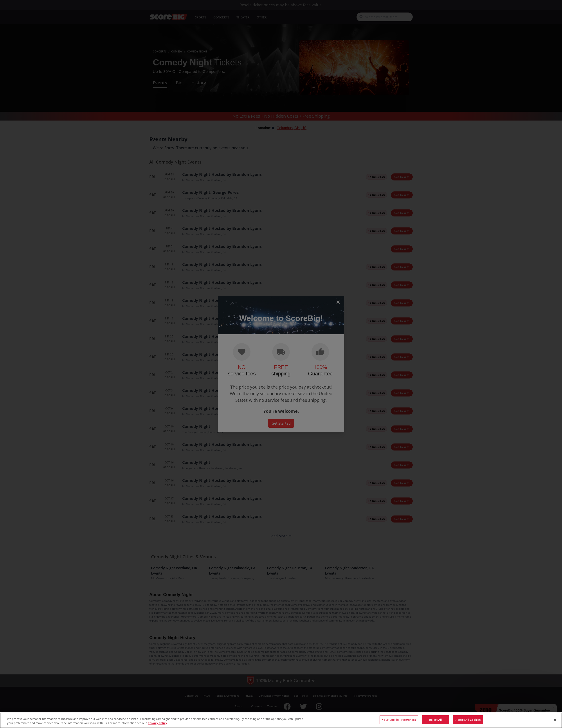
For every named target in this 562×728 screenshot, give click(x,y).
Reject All (435, 720)
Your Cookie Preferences (399, 720)
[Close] (555, 719)
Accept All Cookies (468, 720)
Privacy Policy (157, 723)
